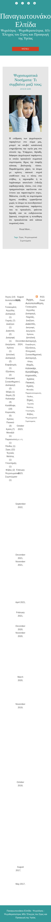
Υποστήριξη (30, 411)
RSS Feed (42, 298)
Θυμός (29, 364)
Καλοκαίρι (31, 368)
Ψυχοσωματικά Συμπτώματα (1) (12, 476)
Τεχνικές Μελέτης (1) (10, 456)
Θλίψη (30, 361)
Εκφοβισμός (30, 344)
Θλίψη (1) (10, 392)
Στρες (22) (10, 449)
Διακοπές (30, 324)
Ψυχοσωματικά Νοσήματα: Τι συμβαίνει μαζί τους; (25, 80)
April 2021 (20, 602)
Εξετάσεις (30, 348)
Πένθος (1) (10, 446)
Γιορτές (30, 317)
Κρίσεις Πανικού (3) (10, 422)
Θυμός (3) (10, 395)
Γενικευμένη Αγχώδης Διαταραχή (31, 310)
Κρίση (30, 386)
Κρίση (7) (10, 429)
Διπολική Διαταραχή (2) (10, 357)
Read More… (25, 229)
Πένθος (30, 397)
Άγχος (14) (10, 297)
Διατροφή (30, 327)
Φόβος (30, 414)
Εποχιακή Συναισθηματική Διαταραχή (33, 354)
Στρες (21, 237)
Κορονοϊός (31, 375)
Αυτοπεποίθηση (34, 303)
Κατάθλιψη (32, 371)
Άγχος (29, 299)
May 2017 (20, 884)
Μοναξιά (30, 390)
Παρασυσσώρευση (33, 393)
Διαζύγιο (30, 320)
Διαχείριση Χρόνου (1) (10, 347)
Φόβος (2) (10, 470)
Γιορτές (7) (10, 321)
